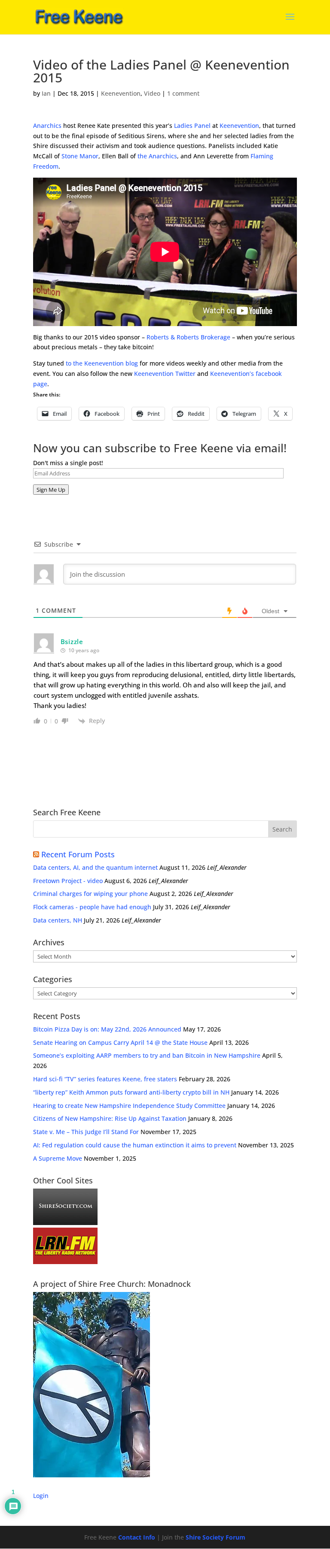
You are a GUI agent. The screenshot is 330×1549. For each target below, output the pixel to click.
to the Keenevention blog (102, 363)
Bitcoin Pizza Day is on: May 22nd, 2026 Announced (107, 1029)
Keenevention (121, 93)
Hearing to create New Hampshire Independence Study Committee (129, 1105)
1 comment (183, 93)
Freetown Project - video (68, 881)
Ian (46, 93)
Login (41, 1496)
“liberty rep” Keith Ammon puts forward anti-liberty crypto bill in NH (131, 1092)
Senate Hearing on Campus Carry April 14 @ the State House (120, 1042)
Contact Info (136, 1537)
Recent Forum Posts (78, 854)
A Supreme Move (57, 1158)
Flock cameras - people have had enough (92, 907)
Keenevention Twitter (165, 373)
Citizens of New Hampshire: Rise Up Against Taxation (109, 1118)
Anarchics (47, 125)
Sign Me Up (51, 489)
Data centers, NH (57, 920)
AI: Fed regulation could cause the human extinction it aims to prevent (134, 1145)
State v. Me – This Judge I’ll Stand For (86, 1132)
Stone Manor (79, 156)
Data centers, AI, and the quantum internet (95, 867)
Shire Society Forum (215, 1537)
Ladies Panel (192, 125)
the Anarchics (157, 156)
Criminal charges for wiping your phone (90, 893)
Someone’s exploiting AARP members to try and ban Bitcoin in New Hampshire (146, 1055)
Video (152, 93)
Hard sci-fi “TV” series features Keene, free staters (105, 1079)
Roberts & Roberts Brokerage (188, 337)
